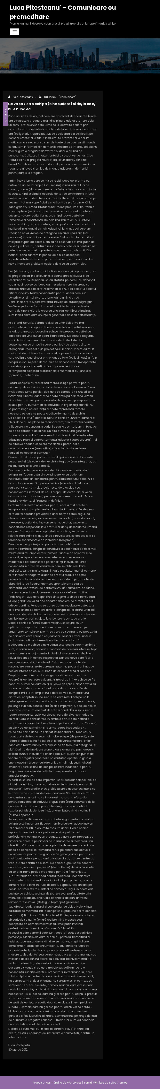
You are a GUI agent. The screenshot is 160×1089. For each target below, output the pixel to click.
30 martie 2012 (5, 114)
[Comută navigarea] (14, 31)
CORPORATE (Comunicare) (60, 97)
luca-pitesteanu (23, 97)
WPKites (99, 1083)
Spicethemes (118, 1083)
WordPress (74, 1083)
